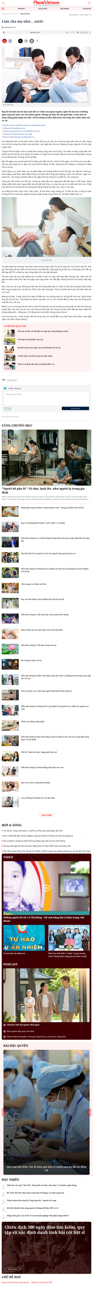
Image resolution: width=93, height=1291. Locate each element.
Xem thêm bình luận (10, 417)
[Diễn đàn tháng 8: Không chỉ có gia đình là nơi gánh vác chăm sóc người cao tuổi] (10, 710)
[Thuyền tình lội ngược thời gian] (46, 995)
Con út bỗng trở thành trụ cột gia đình (38, 798)
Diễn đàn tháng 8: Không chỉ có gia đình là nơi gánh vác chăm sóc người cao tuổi (55, 707)
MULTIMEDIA (64, 8)
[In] (31, 41)
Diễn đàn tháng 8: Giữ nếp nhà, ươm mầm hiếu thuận (45, 614)
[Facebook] (10, 41)
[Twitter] (20, 41)
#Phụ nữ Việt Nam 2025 (41, 1282)
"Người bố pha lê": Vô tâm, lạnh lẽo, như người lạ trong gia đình (43, 490)
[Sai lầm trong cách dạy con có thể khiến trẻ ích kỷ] (9, 349)
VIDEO (8, 857)
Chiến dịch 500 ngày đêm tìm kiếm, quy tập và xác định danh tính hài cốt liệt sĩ (45, 1230)
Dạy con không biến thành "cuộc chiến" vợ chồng (43, 523)
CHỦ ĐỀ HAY (11, 1277)
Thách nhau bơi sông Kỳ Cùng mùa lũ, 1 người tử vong (31, 1200)
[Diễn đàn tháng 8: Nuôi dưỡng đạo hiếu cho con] (10, 771)
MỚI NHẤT (21, 8)
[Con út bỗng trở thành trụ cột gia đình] (10, 802)
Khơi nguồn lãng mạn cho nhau (20, 1031)
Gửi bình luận (75, 408)
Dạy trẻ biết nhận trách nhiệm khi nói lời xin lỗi (42, 599)
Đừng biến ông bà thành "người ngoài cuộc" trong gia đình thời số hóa (52, 507)
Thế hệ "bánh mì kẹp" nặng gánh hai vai (39, 752)
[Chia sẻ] (26, 41)
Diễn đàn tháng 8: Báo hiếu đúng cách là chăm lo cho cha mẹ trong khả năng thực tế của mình (55, 738)
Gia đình (15, 14)
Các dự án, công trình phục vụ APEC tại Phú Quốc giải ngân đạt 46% (32, 830)
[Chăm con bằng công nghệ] (10, 725)
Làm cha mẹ (25, 14)
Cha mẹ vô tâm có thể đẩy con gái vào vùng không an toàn (24, 125)
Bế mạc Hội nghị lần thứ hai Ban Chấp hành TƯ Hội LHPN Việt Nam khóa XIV (37, 846)
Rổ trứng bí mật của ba (31, 660)
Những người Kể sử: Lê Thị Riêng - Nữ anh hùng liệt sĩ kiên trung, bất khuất (43, 919)
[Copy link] (37, 41)
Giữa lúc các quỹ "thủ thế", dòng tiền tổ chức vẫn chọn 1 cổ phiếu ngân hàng (41, 1185)
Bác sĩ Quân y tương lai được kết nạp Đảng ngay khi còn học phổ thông (34, 841)
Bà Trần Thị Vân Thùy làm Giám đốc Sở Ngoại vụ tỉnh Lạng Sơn (35, 1193)
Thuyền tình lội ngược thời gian (23, 1024)
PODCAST (10, 964)
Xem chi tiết (12, 1269)
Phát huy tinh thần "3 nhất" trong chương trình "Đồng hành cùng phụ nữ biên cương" (67, 955)
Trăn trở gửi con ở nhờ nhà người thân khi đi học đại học (46, 691)
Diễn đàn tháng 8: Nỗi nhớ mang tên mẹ (38, 645)
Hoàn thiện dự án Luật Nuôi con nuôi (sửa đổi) (42, 630)
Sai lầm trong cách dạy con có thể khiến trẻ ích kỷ (21, 131)
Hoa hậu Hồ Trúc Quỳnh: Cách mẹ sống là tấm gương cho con (48, 553)
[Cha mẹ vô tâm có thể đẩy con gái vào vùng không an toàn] (9, 333)
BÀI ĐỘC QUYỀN (15, 1046)
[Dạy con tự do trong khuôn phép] (10, 786)
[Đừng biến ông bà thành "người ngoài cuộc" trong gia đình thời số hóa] (10, 511)
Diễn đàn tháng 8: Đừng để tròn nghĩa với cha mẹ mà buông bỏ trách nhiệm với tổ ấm (54, 570)
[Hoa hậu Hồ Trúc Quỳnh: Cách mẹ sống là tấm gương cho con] (10, 557)
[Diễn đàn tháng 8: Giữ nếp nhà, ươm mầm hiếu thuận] (10, 618)
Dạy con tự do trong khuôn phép (35, 782)
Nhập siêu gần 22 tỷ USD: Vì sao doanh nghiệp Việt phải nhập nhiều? (38, 1215)
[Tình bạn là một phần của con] (9, 341)
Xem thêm (46, 815)
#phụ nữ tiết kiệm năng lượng (15, 1282)
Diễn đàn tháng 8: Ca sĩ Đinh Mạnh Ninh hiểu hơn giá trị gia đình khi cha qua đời (55, 539)
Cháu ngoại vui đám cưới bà (33, 584)
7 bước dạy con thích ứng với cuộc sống (17, 134)
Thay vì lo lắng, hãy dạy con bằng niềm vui (18, 137)
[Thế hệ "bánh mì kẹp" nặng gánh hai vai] (10, 756)
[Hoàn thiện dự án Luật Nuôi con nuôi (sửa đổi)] (10, 633)
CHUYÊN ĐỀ (87, 8)
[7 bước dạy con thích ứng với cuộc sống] (9, 357)
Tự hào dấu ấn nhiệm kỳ (14, 953)
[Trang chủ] (3, 8)
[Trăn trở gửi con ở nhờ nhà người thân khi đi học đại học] (10, 695)
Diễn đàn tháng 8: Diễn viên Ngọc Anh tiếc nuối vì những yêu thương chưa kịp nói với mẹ (56, 677)
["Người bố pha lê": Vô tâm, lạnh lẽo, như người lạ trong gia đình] (46, 458)
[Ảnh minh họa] (46, 75)
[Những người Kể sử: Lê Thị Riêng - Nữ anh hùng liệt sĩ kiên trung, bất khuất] (46, 888)
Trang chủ (5, 14)
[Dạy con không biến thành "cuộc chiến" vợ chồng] (10, 527)
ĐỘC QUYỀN (43, 8)
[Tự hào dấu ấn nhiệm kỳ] (24, 938)
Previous (4, 1112)
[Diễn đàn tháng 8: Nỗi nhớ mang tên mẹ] (10, 649)
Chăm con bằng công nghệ (32, 721)
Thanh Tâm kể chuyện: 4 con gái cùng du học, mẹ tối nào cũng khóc (36, 1036)
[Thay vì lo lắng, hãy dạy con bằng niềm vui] (9, 366)
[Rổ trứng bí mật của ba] (10, 664)
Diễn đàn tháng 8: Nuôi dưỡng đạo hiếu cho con (42, 767)
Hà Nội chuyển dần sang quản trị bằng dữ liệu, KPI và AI (32, 1208)
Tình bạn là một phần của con (14, 128)
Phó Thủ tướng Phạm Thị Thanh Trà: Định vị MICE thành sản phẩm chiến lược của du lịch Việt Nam (47, 851)
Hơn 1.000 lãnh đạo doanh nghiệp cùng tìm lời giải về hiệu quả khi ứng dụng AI (38, 836)
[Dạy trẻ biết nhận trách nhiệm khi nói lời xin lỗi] (10, 603)
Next (89, 1112)
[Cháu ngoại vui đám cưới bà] (10, 588)
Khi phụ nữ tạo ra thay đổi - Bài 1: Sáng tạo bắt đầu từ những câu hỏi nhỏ (46, 1170)
